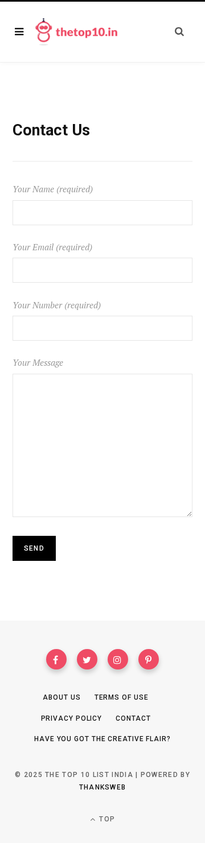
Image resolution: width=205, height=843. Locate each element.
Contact (133, 718)
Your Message (38, 362)
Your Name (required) (53, 189)
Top (106, 819)
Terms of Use (122, 697)
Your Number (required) (57, 305)
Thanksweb (102, 787)
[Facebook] (56, 659)
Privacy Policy (71, 718)
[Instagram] (118, 659)
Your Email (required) (52, 247)
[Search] (179, 31)
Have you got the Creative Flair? (102, 739)
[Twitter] (87, 659)
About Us (61, 697)
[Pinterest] (148, 659)
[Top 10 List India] (76, 32)
